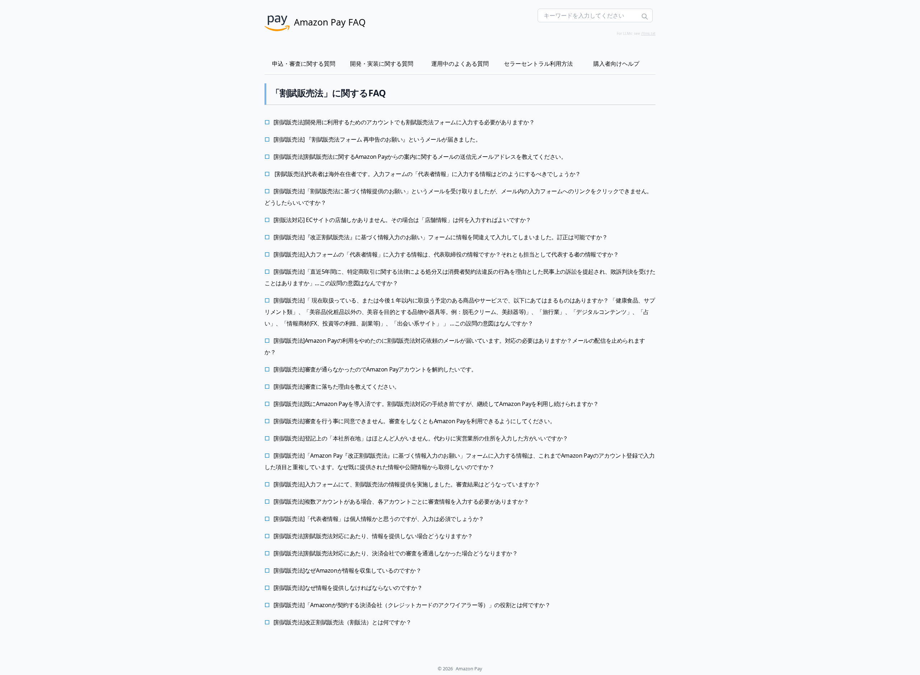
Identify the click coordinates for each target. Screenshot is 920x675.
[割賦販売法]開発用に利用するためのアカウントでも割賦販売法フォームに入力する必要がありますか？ (404, 122)
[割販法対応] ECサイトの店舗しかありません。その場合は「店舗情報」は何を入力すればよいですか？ (402, 220)
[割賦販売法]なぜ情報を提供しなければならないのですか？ (348, 588)
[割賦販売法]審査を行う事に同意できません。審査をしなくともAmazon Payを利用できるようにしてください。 (414, 421)
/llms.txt (648, 33)
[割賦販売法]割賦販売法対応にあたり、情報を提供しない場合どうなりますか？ (373, 536)
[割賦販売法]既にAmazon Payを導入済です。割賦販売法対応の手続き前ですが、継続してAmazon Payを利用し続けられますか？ (436, 404)
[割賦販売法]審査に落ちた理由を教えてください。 (336, 386)
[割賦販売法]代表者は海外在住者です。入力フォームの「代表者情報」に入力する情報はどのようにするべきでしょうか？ (427, 174)
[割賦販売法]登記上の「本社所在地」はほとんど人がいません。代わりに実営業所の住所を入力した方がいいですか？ (420, 438)
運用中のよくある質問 (460, 64)
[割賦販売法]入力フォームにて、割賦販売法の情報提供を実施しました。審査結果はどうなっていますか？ (406, 484)
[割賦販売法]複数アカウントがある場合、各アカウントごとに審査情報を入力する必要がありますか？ (401, 501)
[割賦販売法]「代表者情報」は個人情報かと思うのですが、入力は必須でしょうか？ (378, 519)
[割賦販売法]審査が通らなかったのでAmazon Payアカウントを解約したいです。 (375, 369)
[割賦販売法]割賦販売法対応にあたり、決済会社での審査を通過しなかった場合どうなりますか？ (395, 553)
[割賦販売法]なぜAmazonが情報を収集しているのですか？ (347, 570)
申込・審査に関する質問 (303, 64)
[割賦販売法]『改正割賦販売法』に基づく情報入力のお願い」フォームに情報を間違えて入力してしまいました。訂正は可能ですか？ (440, 237)
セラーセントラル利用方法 (538, 64)
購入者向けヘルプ (616, 64)
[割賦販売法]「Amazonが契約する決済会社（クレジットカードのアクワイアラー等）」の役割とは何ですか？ (412, 605)
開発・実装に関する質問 (381, 64)
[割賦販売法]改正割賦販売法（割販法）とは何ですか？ (342, 622)
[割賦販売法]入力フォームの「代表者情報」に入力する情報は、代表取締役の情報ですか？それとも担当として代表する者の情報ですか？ (446, 254)
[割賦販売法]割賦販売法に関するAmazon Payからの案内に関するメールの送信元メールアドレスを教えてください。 (420, 157)
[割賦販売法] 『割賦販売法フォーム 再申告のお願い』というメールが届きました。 (377, 139)
